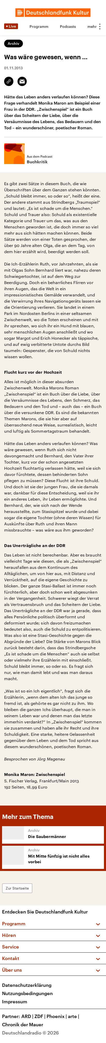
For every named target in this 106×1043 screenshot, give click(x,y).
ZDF (40, 1016)
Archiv (13, 43)
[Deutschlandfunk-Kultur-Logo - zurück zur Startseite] (53, 12)
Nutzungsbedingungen (27, 993)
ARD (27, 1016)
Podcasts (68, 26)
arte (73, 1016)
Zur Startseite (17, 888)
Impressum (14, 1001)
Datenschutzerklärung (26, 985)
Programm (39, 26)
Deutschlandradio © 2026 (30, 1033)
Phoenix (57, 1016)
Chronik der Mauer (22, 1024)
